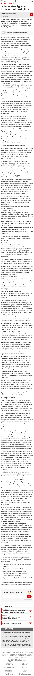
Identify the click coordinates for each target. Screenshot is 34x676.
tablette (21, 547)
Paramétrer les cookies (26, 654)
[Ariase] (9, 674)
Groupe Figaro (10, 657)
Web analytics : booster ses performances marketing (11, 617)
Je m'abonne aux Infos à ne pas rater (16, 32)
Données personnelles (15, 654)
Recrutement (6, 654)
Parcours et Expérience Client (11, 623)
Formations (7, 606)
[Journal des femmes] (9, 664)
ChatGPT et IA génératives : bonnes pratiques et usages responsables (13, 611)
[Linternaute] (9, 667)
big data (17, 175)
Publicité (26, 652)
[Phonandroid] (25, 674)
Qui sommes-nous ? (6, 652)
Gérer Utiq (4, 655)
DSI (13, 3)
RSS (16, 655)
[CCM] (25, 664)
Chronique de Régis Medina (8, 13)
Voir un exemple (28, 598)
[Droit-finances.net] (25, 668)
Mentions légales (28, 655)
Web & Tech (7, 3)
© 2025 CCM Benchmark (21, 657)
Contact (30, 652)
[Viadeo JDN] (25, 671)
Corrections (21, 655)
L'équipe (14, 652)
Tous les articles (10, 655)
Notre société (20, 652)
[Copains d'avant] (9, 671)
